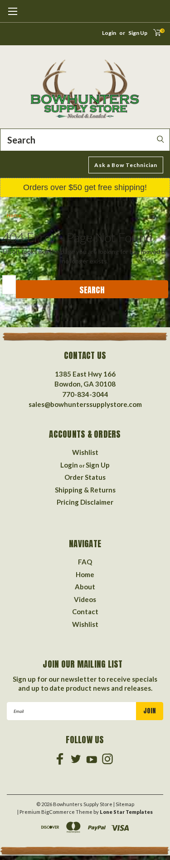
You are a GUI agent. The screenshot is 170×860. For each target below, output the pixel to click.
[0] (154, 35)
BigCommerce (58, 812)
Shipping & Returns (85, 490)
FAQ (85, 562)
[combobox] (85, 140)
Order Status (85, 477)
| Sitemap (123, 804)
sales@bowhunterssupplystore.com (85, 404)
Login (109, 32)
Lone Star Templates (126, 812)
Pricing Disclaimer (85, 502)
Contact (85, 611)
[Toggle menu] (12, 16)
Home (14, 216)
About (85, 587)
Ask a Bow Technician (125, 165)
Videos (85, 599)
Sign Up (137, 32)
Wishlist (85, 452)
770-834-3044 (85, 394)
